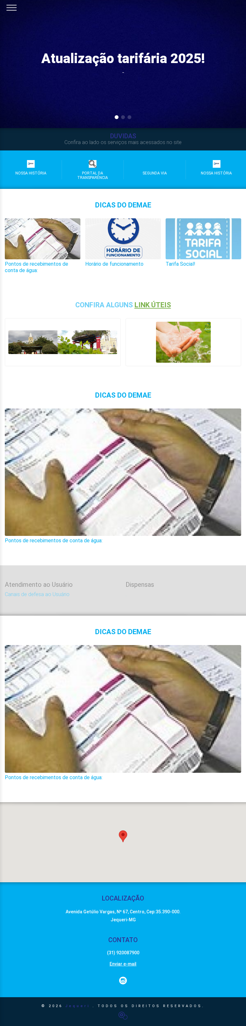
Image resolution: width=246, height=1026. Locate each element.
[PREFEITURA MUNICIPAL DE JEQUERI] (63, 342)
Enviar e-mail (123, 963)
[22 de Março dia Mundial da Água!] (184, 342)
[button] (123, 836)
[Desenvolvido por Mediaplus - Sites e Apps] (123, 1016)
